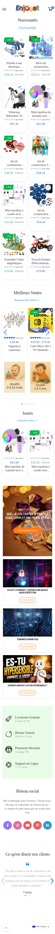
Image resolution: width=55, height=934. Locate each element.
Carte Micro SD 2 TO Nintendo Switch (40, 349)
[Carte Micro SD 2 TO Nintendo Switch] (40, 320)
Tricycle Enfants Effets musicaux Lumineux (40, 263)
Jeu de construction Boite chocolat (14, 165)
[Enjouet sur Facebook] (7, 825)
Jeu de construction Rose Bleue (41, 214)
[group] (14, 71)
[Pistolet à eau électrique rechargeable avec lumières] (14, 47)
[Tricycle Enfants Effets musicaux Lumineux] (41, 244)
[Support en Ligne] (8, 765)
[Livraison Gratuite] (8, 719)
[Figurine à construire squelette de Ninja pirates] (14, 320)
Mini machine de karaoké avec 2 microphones (41, 115)
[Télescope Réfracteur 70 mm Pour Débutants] (14, 96)
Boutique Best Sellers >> (27, 300)
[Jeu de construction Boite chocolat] (14, 145)
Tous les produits (27, 27)
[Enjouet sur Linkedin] (47, 825)
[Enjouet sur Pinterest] (37, 825)
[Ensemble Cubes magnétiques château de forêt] (14, 244)
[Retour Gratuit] (8, 734)
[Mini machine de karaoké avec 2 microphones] (41, 96)
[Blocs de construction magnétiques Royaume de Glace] (41, 47)
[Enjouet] (14, 377)
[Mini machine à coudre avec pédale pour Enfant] (14, 195)
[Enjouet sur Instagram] (17, 825)
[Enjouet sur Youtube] (27, 825)
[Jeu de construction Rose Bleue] (41, 195)
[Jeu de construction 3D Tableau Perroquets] (41, 145)
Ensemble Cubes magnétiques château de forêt (14, 263)
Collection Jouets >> (27, 420)
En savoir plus (27, 530)
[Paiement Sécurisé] (8, 749)
